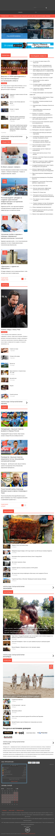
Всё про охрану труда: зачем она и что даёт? (42, 77)
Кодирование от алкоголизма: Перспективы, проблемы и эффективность (42, 182)
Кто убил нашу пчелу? (11, 542)
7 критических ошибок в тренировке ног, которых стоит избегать (42, 89)
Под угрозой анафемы (14, 36)
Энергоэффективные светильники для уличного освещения (42, 110)
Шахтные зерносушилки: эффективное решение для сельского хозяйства (42, 189)
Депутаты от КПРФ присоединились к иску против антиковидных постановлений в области (13, 78)
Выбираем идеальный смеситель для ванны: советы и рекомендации (43, 210)
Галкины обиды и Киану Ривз (10, 329)
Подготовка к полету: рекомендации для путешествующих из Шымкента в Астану (42, 66)
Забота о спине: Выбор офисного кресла (17, 102)
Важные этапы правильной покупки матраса (43, 214)
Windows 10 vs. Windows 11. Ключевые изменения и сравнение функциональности (42, 114)
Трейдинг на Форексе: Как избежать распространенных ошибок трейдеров (41, 126)
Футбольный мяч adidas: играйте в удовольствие (41, 81)
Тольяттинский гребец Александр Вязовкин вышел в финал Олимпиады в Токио (14, 491)
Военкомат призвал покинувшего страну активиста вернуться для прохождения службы (17, 118)
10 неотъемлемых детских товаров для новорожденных (41, 149)
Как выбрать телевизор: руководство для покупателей (42, 102)
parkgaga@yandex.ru (49, 814)
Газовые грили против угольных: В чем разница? (42, 153)
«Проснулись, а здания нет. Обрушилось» (10, 267)
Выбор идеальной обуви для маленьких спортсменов (42, 133)
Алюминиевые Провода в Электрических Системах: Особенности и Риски (42, 137)
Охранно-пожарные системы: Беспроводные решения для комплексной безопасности (43, 203)
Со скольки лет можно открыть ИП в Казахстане (41, 62)
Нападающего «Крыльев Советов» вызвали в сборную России (12, 430)
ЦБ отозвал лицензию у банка (19, 562)
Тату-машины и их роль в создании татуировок (41, 199)
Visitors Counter (14, 781)
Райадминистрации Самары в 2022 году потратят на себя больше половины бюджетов (32, 551)
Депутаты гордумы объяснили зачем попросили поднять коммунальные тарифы (48, 24)
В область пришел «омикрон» (11, 167)
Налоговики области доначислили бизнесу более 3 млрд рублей (27, 556)
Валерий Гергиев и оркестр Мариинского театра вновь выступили (27, 722)
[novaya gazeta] (27, 45)
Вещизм (11, 385)
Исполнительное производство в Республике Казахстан (42, 178)
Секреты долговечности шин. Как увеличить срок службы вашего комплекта (42, 118)
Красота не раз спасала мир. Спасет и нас (35, 26)
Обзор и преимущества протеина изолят (42, 207)
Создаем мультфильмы (17, 699)
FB (38, 762)
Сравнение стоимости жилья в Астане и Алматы (18, 95)
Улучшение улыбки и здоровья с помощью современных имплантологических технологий (12, 236)
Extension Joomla (52, 764)
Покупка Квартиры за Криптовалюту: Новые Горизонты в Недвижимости (43, 97)
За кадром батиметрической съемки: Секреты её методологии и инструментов (42, 165)
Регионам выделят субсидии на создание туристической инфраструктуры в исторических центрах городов (12, 201)
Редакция (4, 810)
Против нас (12, 363)
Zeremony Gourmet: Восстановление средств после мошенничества (42, 122)
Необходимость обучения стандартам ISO (42, 130)
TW (30, 762)
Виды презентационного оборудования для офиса (42, 174)
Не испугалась (33, 37)
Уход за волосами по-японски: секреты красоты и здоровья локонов (41, 145)
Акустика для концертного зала (40, 185)
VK (34, 762)
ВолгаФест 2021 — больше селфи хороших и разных (22, 696)
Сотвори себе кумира (15, 356)
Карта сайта (11, 810)
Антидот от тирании (14, 109)
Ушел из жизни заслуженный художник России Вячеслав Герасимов (27, 716)
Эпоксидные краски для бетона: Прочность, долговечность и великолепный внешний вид (43, 195)
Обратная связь (20, 810)
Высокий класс (13, 378)
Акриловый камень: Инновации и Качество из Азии (43, 106)
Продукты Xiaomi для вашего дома (20, 545)
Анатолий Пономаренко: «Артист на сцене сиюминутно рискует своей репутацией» (31, 641)
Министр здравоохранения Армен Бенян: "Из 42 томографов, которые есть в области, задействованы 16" (48, 33)
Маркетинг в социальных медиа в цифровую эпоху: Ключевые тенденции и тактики (43, 161)
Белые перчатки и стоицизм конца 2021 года (18, 371)
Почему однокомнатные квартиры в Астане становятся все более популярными (43, 74)
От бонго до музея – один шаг (18, 705)
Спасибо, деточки (14, 394)
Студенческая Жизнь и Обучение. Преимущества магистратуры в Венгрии (29, 579)
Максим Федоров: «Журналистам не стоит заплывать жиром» (26, 647)
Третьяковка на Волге (17, 710)
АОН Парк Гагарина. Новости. (27, 3)
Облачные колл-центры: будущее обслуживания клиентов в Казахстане (42, 141)
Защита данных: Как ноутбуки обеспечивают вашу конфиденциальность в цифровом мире (43, 70)
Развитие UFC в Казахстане (39, 192)
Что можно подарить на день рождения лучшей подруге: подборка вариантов (42, 85)
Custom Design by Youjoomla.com (28, 833)
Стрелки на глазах (14, 349)
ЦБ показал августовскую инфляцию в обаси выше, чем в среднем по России (30, 573)
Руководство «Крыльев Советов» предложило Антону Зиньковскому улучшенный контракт (12, 459)
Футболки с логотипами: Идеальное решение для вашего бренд (43, 157)
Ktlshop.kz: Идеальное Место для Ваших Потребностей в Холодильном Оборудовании (42, 170)
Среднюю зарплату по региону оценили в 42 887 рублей (25, 567)
